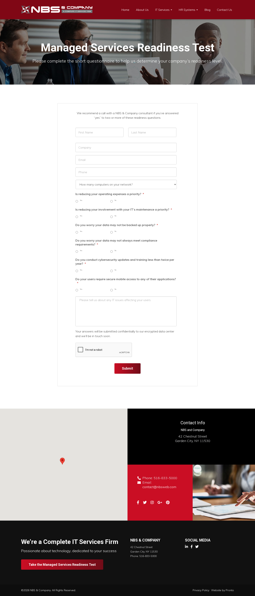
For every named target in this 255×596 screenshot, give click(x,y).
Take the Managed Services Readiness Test (62, 565)
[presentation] (103, 350)
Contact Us (224, 10)
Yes (81, 200)
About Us (142, 10)
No (115, 200)
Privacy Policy (201, 590)
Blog (207, 10)
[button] (62, 461)
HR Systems (187, 10)
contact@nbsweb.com (159, 487)
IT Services (162, 10)
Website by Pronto (222, 590)
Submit (127, 368)
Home (125, 10)
